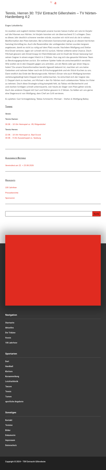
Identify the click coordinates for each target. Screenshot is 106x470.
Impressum (10, 440)
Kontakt (8, 420)
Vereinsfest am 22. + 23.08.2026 (19, 165)
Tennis (8, 391)
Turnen (8, 396)
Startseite (9, 322)
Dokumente (10, 435)
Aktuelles (9, 327)
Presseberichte (11, 193)
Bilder (7, 430)
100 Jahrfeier (11, 187)
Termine (9, 425)
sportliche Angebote (14, 401)
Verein (8, 338)
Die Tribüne (10, 332)
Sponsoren (10, 198)
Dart (7, 361)
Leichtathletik (11, 381)
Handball (9, 366)
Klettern (9, 371)
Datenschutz (11, 445)
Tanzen (8, 386)
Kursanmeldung (12, 376)
